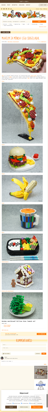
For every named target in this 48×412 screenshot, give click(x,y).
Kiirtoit (5, 24)
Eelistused (33, 403)
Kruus (3, 203)
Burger (3, 144)
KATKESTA (38, 353)
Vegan (23, 24)
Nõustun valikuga (24, 407)
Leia (39, 21)
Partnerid (40, 403)
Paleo (10, 24)
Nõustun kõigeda (36, 407)
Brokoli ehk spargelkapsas (7, 291)
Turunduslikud (25, 403)
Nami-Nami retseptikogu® (13, 41)
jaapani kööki (33, 75)
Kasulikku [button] (21, 5)
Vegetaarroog (17, 24)
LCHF (28, 24)
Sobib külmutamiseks (8, 25)
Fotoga (41, 24)
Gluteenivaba (34, 24)
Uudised (3, 5)
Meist (8, 5)
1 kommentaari (43, 41)
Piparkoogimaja (5, 261)
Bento (3, 232)
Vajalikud (9, 403)
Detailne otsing (42, 26)
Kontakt (28, 5)
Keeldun (11, 407)
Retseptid (14, 5)
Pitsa (3, 81)
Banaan (3, 173)
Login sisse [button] (43, 5)
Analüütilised (17, 403)
